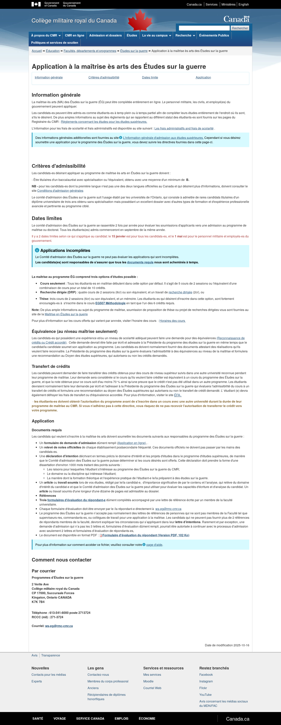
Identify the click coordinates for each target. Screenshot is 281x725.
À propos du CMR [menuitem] (44, 35)
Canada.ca (194, 4)
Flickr (203, 688)
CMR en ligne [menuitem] (74, 35)
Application (203, 77)
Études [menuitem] (132, 35)
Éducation (53, 51)
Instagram (206, 681)
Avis (34, 655)
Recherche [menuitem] (183, 35)
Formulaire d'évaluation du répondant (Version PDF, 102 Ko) (145, 535)
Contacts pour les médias (49, 674)
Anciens (93, 688)
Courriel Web (152, 688)
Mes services (152, 674)
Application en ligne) (132, 443)
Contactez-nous (98, 674)
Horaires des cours (172, 320)
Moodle (148, 681)
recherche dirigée (180, 292)
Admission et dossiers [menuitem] (105, 35)
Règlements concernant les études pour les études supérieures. (104, 121)
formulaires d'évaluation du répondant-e (76, 500)
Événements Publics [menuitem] (214, 35)
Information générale (49, 77)
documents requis (140, 262)
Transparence (50, 655)
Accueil (37, 51)
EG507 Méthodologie (110, 303)
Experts (37, 681)
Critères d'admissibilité (104, 77)
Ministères (229, 4)
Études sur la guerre (134, 51)
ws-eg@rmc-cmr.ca (168, 509)
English (244, 4)
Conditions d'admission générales (60, 190)
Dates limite (150, 77)
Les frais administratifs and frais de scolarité (184, 128)
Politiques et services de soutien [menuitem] (54, 42)
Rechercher (240, 28)
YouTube (205, 694)
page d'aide (154, 544)
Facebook (206, 674)
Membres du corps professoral (108, 681)
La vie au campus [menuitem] (155, 35)
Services (212, 4)
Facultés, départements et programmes (90, 51)
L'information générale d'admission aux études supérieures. (163, 137)
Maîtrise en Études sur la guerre (66, 314)
